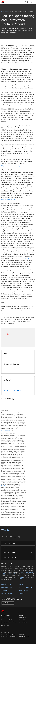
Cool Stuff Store (23, 622)
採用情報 (21, 594)
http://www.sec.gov (23, 258)
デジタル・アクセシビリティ (26, 637)
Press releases (5, 11)
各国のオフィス (22, 618)
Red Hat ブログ (22, 620)
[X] (15, 537)
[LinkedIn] (2, 537)
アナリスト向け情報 (6, 594)
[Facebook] (11, 537)
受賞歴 (21, 577)
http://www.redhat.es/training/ (10, 166)
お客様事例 (4, 590)
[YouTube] (7, 537)
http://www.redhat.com (8, 199)
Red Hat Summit (5, 625)
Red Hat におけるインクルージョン (8, 622)
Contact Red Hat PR (11, 391)
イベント (3, 618)
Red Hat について (6, 584)
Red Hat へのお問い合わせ (7, 620)
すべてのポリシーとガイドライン (8, 637)
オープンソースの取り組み (26, 587)
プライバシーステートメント (8, 634)
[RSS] (13, 399)
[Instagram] (19, 537)
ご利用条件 (21, 634)
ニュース (21, 584)
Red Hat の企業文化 (6, 587)
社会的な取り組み (23, 590)
